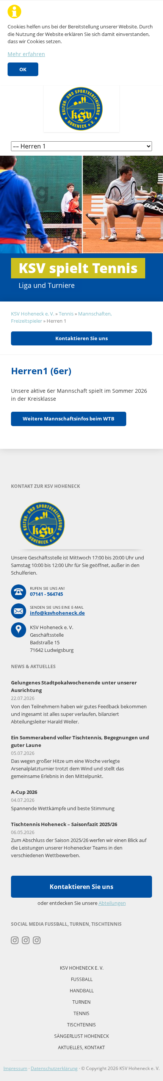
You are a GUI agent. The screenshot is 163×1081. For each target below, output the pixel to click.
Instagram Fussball (26, 940)
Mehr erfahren (26, 54)
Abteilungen (112, 903)
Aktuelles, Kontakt (81, 1047)
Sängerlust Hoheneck (81, 1036)
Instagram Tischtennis (37, 940)
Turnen (81, 1002)
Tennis (66, 313)
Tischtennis (81, 1025)
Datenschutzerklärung (54, 1068)
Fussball (81, 979)
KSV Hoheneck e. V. (32, 313)
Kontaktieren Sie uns (81, 338)
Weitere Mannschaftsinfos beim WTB (68, 418)
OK (23, 69)
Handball (82, 990)
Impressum (15, 1068)
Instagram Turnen (15, 940)
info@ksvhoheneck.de (57, 612)
